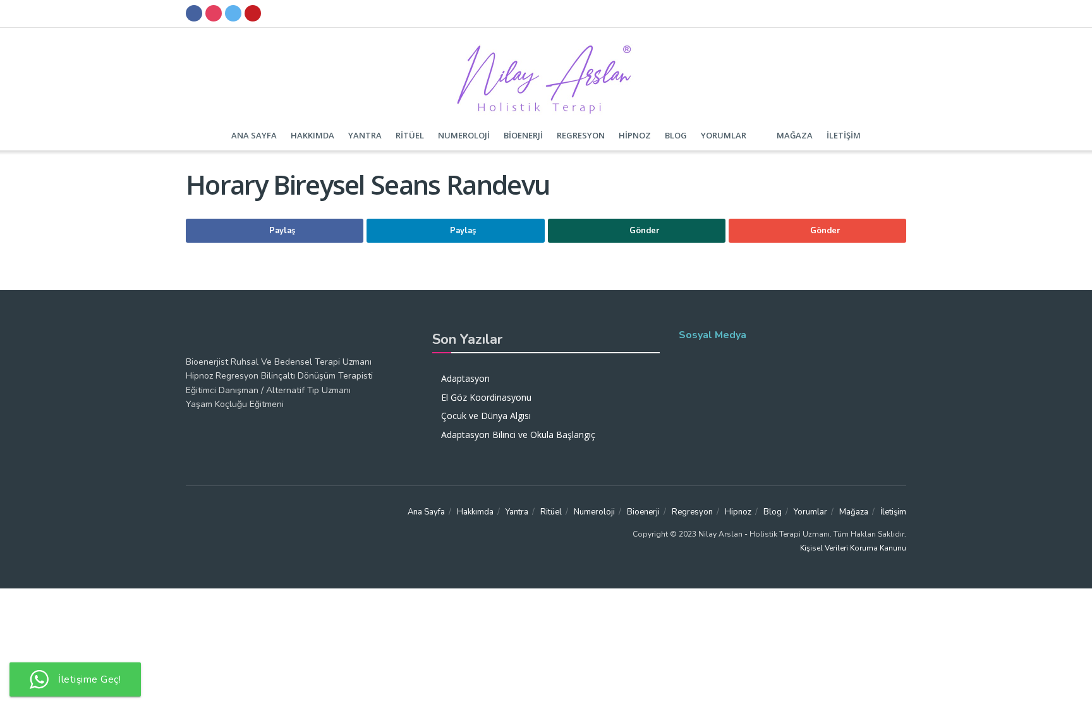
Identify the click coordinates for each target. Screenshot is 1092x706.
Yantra (365, 135)
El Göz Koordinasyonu (486, 397)
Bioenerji (523, 135)
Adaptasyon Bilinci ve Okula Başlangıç (518, 435)
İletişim (844, 135)
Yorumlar (723, 135)
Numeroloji (464, 135)
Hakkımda (312, 135)
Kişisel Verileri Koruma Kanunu (853, 548)
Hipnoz (635, 135)
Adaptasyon (465, 378)
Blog (676, 135)
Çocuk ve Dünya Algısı (486, 416)
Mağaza (795, 135)
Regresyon (581, 135)
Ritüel (410, 135)
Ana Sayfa (254, 135)
